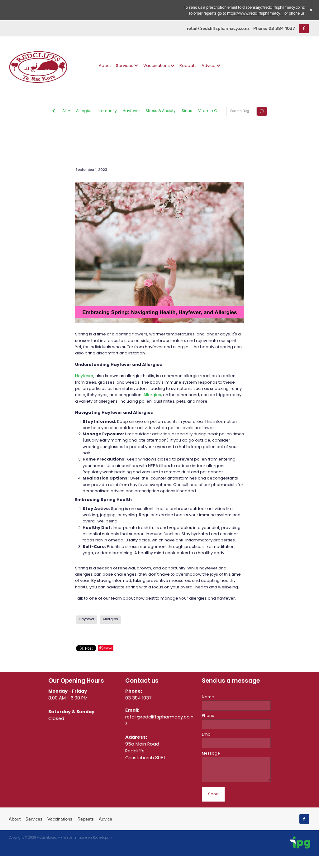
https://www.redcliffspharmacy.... (255, 13)
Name (208, 697)
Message (211, 753)
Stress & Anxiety (160, 111)
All (65, 111)
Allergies (84, 111)
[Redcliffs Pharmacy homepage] (39, 66)
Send (213, 794)
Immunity (107, 111)
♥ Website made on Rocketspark (86, 837)
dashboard (48, 837)
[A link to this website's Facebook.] (304, 28)
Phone (208, 716)
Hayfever (131, 111)
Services (125, 66)
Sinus (187, 111)
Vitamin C (207, 111)
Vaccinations (157, 66)
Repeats (188, 66)
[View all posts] (53, 112)
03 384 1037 (138, 698)
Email (207, 735)
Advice (209, 66)
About (105, 66)
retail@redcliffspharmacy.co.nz (218, 28)
